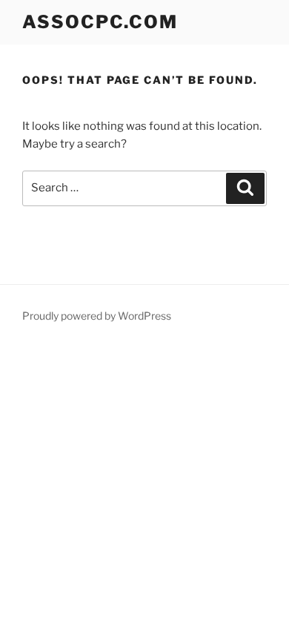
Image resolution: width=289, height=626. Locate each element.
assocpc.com (100, 22)
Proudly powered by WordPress (96, 315)
